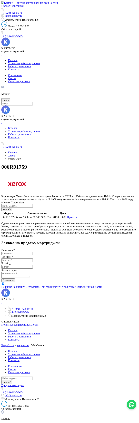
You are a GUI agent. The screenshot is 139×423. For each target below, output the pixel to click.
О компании (15, 75)
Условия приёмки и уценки (24, 63)
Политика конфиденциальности (19, 324)
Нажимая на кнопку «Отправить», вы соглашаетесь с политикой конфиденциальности (51, 286)
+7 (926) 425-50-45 (12, 12)
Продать (72, 217)
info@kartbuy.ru (13, 15)
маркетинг (23, 345)
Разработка (7, 345)
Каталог (12, 60)
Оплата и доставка (19, 81)
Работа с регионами (19, 66)
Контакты (13, 69)
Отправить (8, 280)
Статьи (12, 78)
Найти (6, 100)
